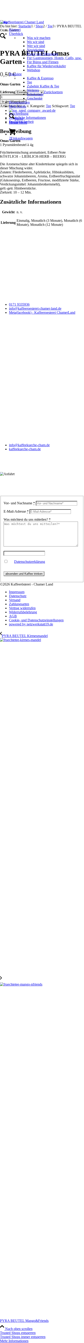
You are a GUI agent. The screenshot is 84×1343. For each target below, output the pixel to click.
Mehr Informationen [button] (14, 1341)
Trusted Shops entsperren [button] (18, 1333)
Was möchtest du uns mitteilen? (27, 519)
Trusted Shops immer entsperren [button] (22, 1337)
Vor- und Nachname (19, 503)
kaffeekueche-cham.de (25, 449)
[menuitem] (45, 30)
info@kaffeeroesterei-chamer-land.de (35, 308)
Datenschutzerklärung (29, 562)
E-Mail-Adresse (16, 511)
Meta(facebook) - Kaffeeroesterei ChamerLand (42, 312)
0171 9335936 (19, 304)
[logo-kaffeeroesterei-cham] (22, 22)
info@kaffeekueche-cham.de (29, 445)
